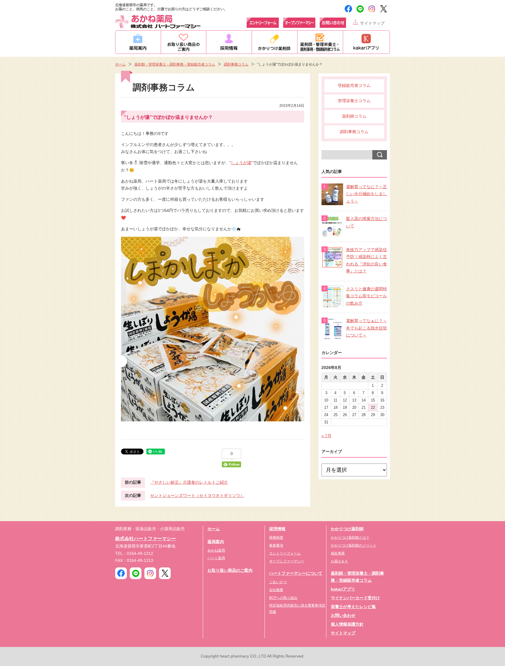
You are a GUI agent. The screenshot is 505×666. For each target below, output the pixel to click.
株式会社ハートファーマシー (145, 538)
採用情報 (277, 529)
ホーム (120, 64)
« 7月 (326, 436)
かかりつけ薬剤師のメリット (353, 545)
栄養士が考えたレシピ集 (353, 607)
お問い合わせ (343, 615)
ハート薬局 (216, 558)
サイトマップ (372, 23)
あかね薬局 (216, 550)
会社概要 (276, 590)
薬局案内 (215, 542)
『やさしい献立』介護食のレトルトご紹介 (189, 482)
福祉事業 (338, 553)
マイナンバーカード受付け (355, 598)
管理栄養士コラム (354, 101)
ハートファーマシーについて (295, 573)
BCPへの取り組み (283, 598)
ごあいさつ (278, 582)
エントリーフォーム (285, 553)
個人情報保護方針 (347, 624)
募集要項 (276, 545)
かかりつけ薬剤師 (347, 529)
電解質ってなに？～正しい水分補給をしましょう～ (366, 194)
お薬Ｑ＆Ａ (339, 561)
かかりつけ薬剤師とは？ (350, 537)
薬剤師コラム (354, 116)
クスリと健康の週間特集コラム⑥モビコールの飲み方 (366, 296)
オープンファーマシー (286, 561)
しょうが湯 (241, 163)
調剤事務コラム (236, 64)
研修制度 (276, 537)
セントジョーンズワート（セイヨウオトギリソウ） (197, 495)
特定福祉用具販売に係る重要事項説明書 (297, 608)
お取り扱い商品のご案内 (229, 570)
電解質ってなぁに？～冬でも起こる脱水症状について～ (366, 328)
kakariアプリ (343, 589)
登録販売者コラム (354, 85)
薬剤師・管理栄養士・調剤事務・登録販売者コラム (174, 64)
